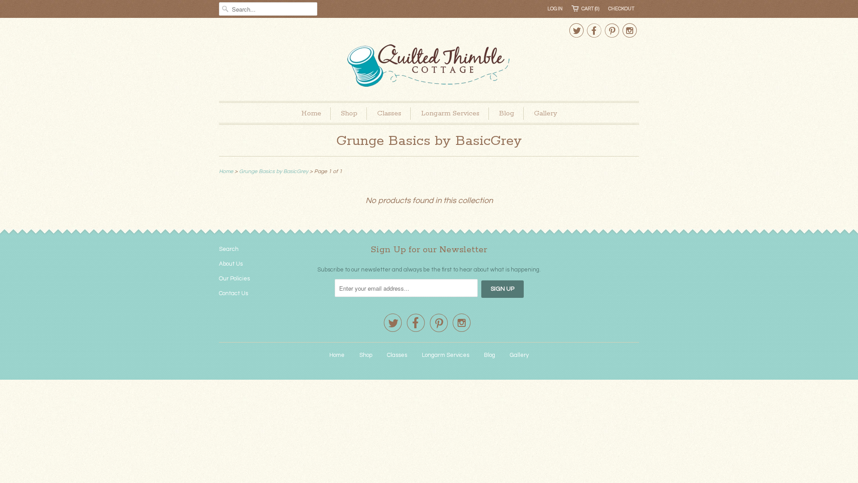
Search (229, 249)
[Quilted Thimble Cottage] (429, 67)
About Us (231, 264)
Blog (506, 113)
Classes (389, 113)
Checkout (621, 8)
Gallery (545, 113)
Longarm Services (450, 113)
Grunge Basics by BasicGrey (429, 141)
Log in (555, 8)
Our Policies (234, 278)
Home (311, 113)
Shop (349, 113)
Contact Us (233, 293)
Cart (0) (590, 8)
